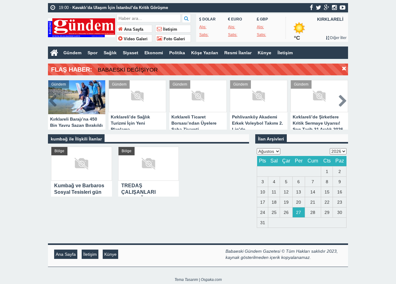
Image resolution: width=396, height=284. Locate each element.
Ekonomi (153, 52)
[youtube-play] (343, 7)
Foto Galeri (173, 39)
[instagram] (334, 7)
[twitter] (318, 7)
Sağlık (110, 52)
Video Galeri (135, 39)
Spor (92, 52)
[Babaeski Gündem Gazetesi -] (81, 27)
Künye (264, 52)
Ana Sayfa (133, 29)
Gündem (72, 52)
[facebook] (311, 7)
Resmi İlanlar (238, 52)
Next (343, 99)
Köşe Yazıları (204, 52)
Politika (177, 52)
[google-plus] (326, 7)
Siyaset (130, 52)
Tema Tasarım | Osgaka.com (198, 279)
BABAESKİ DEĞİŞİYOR (128, 70)
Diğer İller (337, 38)
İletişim (169, 29)
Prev (53, 99)
